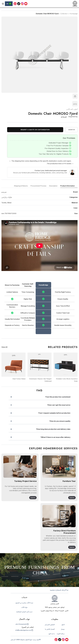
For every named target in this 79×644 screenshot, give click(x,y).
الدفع (63, 625)
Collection (64, 14)
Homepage (74, 14)
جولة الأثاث (24, 607)
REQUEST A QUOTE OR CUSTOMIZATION (35, 130)
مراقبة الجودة (61, 634)
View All (4, 347)
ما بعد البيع (52, 634)
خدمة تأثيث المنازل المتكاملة (24, 612)
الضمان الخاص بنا (50, 629)
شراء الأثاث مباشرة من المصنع (24, 603)
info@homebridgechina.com (23, 630)
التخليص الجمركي (50, 625)
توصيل (63, 629)
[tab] (69, 186)
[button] (9, 3)
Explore (71, 497)
